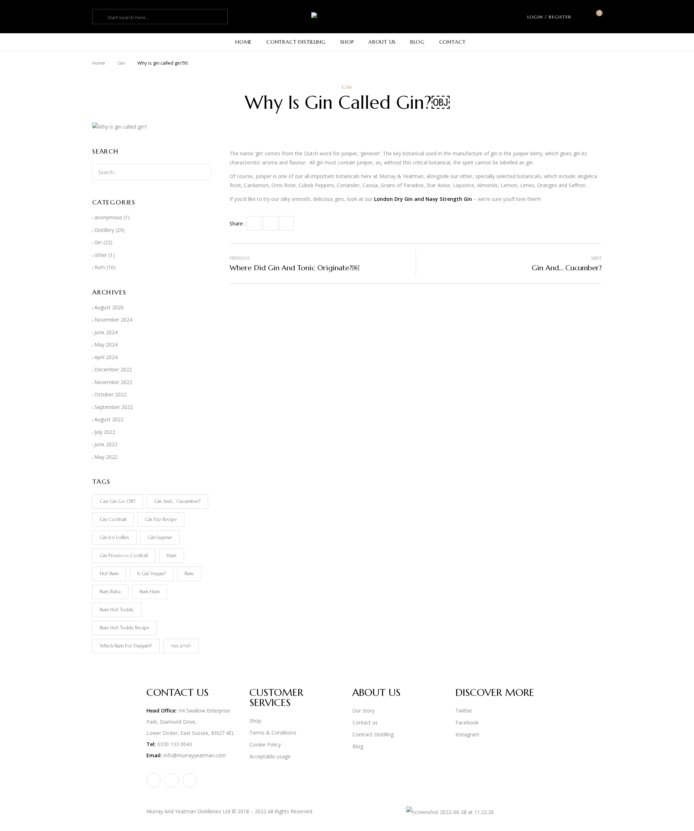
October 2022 (110, 394)
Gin (121, 63)
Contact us (365, 722)
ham (171, 555)
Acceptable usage (270, 756)
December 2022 (113, 369)
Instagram (467, 734)
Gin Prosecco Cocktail (124, 555)
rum (189, 573)
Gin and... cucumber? (177, 501)
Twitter (463, 710)
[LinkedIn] (286, 223)
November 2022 (113, 382)
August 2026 (109, 307)
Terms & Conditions (272, 732)
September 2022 (113, 407)
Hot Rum (109, 573)
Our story (363, 710)
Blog (357, 746)
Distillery (104, 230)
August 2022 (109, 419)
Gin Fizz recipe (161, 519)
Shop (255, 720)
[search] (100, 17)
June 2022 (105, 444)
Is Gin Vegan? (151, 573)
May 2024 (105, 344)
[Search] (201, 172)
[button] (596, 16)
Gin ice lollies (114, 537)
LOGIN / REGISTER (549, 17)
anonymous (108, 217)
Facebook (467, 722)
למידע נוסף (181, 646)
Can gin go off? (118, 501)
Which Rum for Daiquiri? (126, 646)
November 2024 (113, 319)
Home (98, 63)
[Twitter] (270, 223)
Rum (99, 267)
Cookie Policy (265, 744)
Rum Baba (110, 592)
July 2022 (104, 432)
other (100, 254)
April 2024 (105, 357)
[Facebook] (254, 223)
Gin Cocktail (113, 519)
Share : (237, 223)
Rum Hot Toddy (117, 610)
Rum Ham (150, 592)
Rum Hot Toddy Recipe (124, 628)
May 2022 (105, 456)
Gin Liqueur (160, 537)
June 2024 (105, 332)
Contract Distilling (373, 734)
